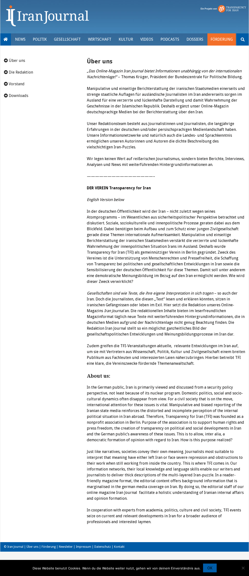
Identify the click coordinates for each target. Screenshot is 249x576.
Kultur (126, 39)
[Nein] (242, 568)
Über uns (16, 60)
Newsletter (66, 546)
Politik (40, 39)
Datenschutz (102, 546)
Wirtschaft (99, 39)
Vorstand (16, 84)
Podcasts (169, 39)
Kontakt (119, 546)
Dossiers (195, 39)
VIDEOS (146, 39)
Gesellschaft (67, 39)
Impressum (83, 546)
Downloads (18, 95)
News (20, 39)
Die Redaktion (20, 72)
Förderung (222, 39)
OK (209, 568)
